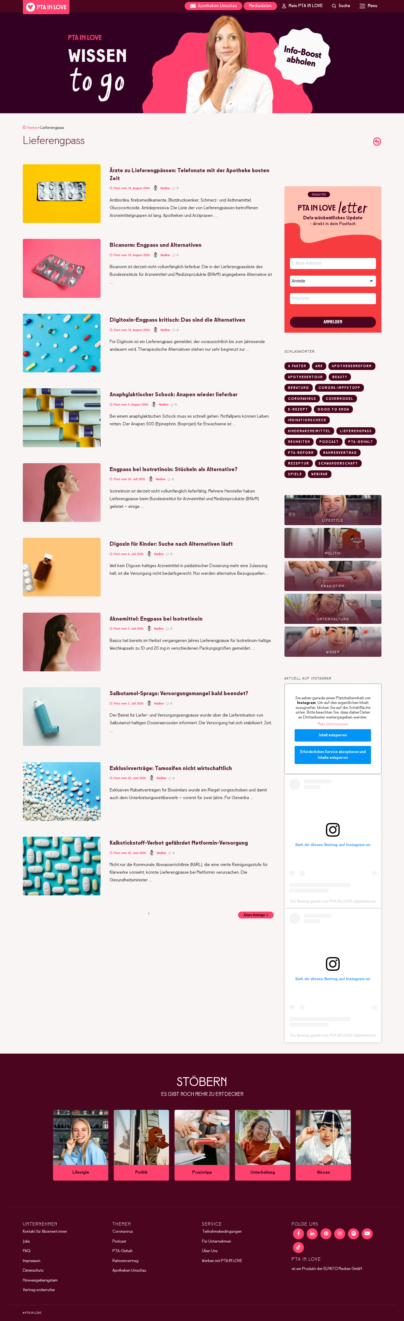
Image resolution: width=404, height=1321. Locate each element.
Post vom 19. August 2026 (131, 188)
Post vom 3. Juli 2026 (128, 628)
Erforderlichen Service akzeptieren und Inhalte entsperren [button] (333, 755)
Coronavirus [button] (302, 399)
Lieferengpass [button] (356, 431)
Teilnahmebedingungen (222, 1232)
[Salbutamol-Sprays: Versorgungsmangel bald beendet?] (62, 745)
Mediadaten (260, 6)
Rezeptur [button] (298, 463)
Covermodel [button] (339, 399)
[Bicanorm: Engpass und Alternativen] (62, 297)
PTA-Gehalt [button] (360, 442)
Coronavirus (122, 1232)
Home (32, 128)
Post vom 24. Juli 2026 (129, 479)
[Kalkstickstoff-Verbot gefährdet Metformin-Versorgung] (62, 894)
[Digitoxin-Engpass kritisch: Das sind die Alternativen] (62, 371)
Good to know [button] (333, 409)
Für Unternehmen (216, 1241)
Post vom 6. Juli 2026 (128, 554)
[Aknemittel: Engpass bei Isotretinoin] (62, 670)
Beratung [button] (298, 388)
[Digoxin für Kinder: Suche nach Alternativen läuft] (62, 595)
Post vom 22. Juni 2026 (129, 778)
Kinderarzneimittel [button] (309, 431)
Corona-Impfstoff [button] (339, 388)
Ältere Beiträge (254, 915)
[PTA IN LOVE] (46, 7)
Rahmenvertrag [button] (340, 453)
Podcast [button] (329, 442)
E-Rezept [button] (298, 409)
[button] (202, 62)
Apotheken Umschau (217, 6)
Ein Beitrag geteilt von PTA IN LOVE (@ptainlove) (333, 901)
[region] (202, 62)
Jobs (26, 1241)
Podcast (119, 1241)
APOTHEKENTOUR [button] (305, 377)
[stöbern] (80, 1145)
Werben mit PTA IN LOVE (222, 1261)
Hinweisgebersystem (40, 1280)
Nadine (165, 188)
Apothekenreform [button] (352, 366)
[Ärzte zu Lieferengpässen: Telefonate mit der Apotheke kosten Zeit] (62, 222)
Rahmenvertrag (125, 1261)
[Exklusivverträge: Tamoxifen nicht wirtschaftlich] (62, 820)
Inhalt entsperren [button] (333, 735)
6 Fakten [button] (297, 366)
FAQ (26, 1251)
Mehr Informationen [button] (333, 724)
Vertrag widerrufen (39, 1290)
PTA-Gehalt (122, 1251)
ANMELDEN (332, 322)
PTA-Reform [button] (301, 453)
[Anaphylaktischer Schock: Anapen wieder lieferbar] (62, 446)
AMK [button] (319, 366)
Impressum (31, 1261)
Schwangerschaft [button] (338, 463)
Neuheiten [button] (299, 442)
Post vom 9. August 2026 (130, 404)
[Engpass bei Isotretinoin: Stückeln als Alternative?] (62, 521)
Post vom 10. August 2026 (131, 330)
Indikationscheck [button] (307, 420)
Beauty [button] (339, 377)
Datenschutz (33, 1270)
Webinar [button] (319, 474)
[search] (341, 6)
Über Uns (209, 1251)
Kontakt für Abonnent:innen (45, 1232)
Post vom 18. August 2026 (131, 255)
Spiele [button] (295, 474)
